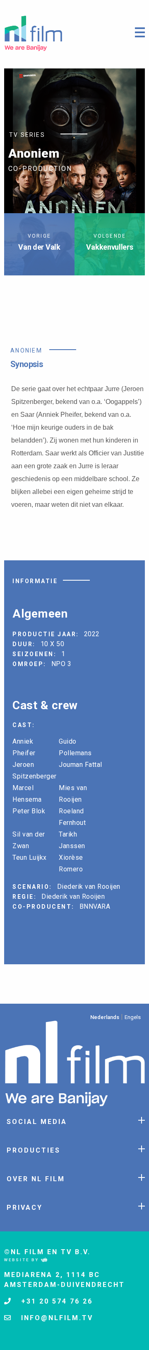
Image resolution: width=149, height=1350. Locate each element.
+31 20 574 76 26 (55, 1301)
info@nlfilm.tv (55, 1318)
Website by (22, 1260)
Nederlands (104, 1017)
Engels (133, 1017)
